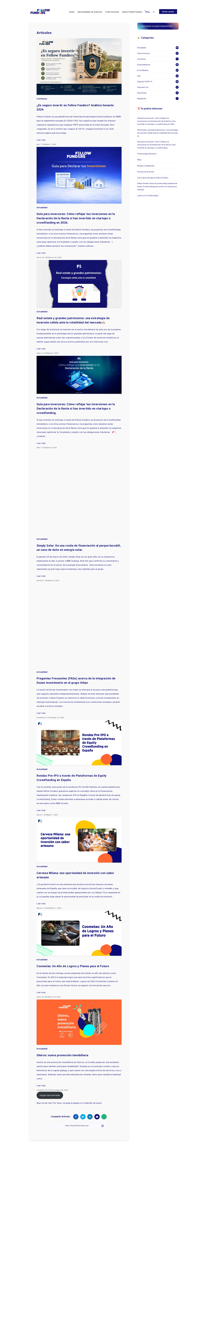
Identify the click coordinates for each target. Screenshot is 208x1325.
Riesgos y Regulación (145, 166)
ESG (139, 76)
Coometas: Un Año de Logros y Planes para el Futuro (73, 966)
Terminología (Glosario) (146, 154)
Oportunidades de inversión (90, 12)
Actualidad (42, 207)
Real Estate (142, 93)
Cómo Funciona (143, 53)
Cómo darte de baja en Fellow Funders (152, 178)
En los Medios (142, 70)
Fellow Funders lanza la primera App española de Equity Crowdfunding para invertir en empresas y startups (157, 186)
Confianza (42, 98)
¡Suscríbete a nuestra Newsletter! (157, 26)
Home (71, 12)
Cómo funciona (112, 12)
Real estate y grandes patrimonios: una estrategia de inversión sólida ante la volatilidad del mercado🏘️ (157, 133)
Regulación (141, 99)
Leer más (41, 140)
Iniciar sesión (168, 12)
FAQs (139, 160)
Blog (148, 12)
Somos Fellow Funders (132, 12)
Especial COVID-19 (144, 82)
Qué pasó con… (143, 87)
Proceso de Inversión (145, 172)
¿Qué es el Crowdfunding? (148, 196)
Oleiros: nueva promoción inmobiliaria (62, 1055)
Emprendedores (143, 65)
